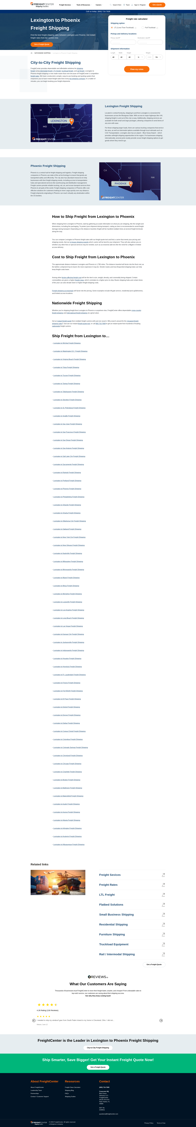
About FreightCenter (37, 1087)
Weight (148, 53)
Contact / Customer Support (40, 1096)
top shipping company (77, 79)
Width (120, 53)
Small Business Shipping (116, 914)
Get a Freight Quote (41, 44)
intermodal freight (46, 71)
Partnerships (35, 1093)
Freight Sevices (110, 874)
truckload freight (67, 71)
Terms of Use (161, 1123)
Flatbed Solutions (111, 904)
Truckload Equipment (113, 944)
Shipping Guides (70, 1096)
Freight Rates (108, 884)
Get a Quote (157, 5)
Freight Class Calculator (72, 1087)
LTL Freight (107, 894)
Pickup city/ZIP (115, 38)
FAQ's (67, 1093)
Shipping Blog (69, 1090)
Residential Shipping (113, 924)
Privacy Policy (148, 1123)
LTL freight (57, 71)
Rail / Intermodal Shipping (117, 954)
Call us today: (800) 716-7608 (98, 11)
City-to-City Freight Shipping (98, 1048)
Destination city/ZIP (144, 38)
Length (113, 53)
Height (129, 53)
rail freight (80, 71)
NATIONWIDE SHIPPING (43, 53)
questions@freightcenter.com (108, 1114)
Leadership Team (36, 1090)
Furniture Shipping (112, 934)
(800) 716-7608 (104, 1087)
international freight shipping (77, 313)
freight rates (35, 76)
